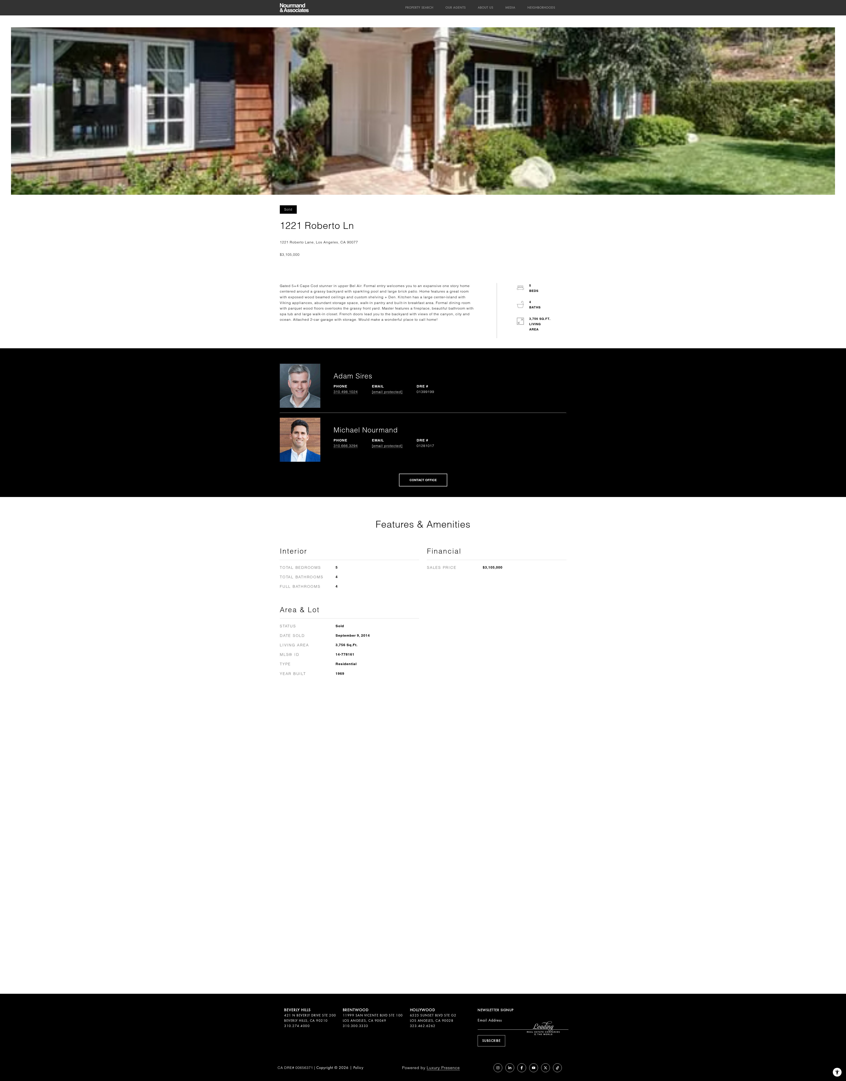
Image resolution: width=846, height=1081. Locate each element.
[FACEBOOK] (521, 1067)
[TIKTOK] (557, 1067)
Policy (358, 1067)
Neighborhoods (541, 7)
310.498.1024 (346, 391)
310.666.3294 (346, 445)
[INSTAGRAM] (498, 1067)
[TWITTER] (545, 1067)
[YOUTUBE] (533, 1067)
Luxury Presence (443, 1067)
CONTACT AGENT (423, 480)
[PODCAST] (486, 1067)
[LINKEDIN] (509, 1067)
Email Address (490, 1020)
